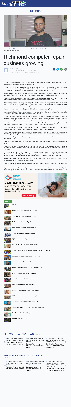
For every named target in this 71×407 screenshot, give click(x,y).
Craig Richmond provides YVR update (22, 313)
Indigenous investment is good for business (23, 284)
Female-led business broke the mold (21, 262)
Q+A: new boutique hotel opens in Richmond (24, 273)
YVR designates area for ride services (22, 205)
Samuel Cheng (16, 69)
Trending (7, 201)
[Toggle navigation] (66, 3)
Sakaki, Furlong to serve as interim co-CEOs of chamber (27, 256)
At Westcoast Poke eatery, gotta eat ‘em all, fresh (25, 296)
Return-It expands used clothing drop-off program (25, 279)
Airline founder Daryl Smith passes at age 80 (24, 227)
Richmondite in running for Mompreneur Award (24, 233)
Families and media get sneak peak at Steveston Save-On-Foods (29, 222)
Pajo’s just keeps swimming (19, 239)
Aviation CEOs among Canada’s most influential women (27, 267)
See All (37, 334)
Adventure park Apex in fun (19, 318)
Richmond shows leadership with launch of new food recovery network (31, 250)
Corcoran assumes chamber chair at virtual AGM (25, 301)
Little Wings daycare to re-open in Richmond (24, 216)
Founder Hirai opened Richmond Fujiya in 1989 (24, 210)
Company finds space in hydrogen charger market (25, 290)
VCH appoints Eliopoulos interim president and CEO (26, 244)
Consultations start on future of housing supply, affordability (28, 307)
